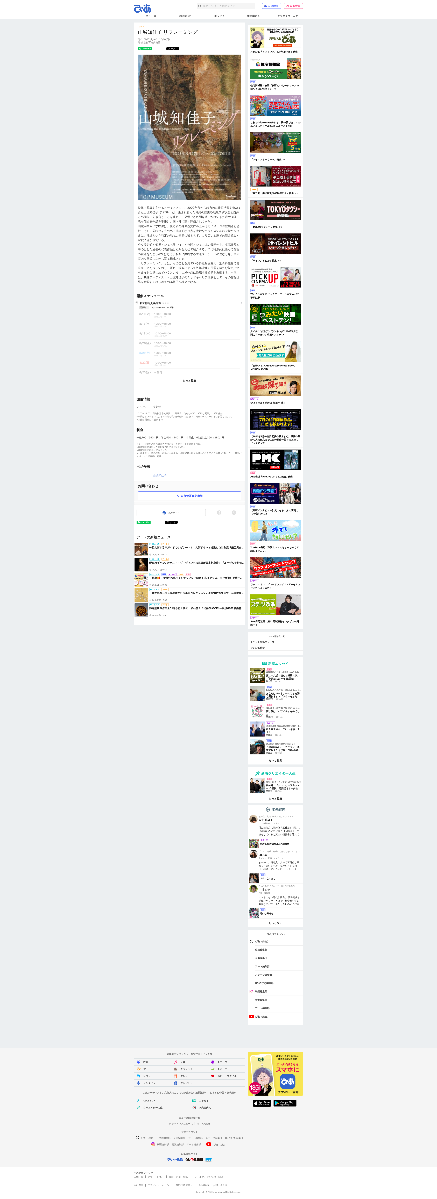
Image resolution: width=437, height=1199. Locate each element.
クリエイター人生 (287, 16)
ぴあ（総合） (262, 941)
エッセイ (219, 16)
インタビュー (150, 1083)
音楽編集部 (261, 958)
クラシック (186, 1069)
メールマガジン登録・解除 (208, 1177)
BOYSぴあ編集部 (264, 983)
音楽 (182, 1062)
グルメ (184, 1076)
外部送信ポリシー (185, 1185)
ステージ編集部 (263, 974)
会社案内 (138, 1185)
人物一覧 (138, 1177)
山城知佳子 (160, 475)
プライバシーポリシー (160, 1185)
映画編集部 (261, 949)
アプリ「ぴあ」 (156, 1177)
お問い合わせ (220, 1185)
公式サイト (174, 512)
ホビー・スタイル (227, 1076)
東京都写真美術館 (192, 495)
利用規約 (204, 1185)
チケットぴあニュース (262, 642)
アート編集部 (262, 966)
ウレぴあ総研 (257, 647)
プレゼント (186, 1083)
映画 (145, 1062)
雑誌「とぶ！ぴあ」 (179, 1177)
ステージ (222, 1062)
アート (147, 1069)
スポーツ (222, 1069)
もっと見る (189, 380)
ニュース (151, 16)
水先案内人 (253, 16)
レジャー (148, 1076)
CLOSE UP (185, 16)
